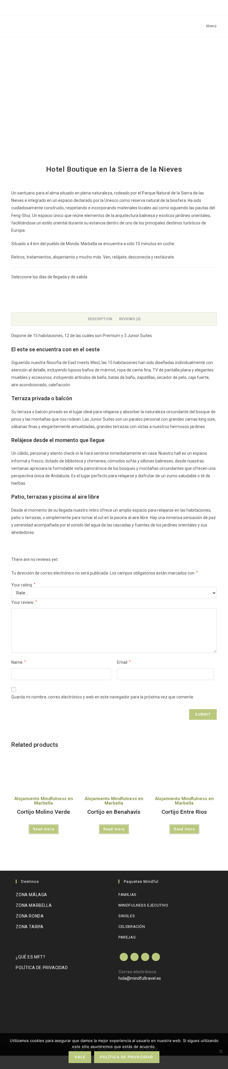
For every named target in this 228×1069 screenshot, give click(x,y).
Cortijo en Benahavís (113, 811)
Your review (24, 602)
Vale (80, 1057)
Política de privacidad (42, 967)
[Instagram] (145, 956)
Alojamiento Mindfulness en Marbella (43, 801)
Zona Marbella (34, 905)
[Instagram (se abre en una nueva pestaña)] (114, 6)
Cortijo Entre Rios (184, 811)
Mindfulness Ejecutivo (143, 905)
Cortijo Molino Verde (43, 811)
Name (18, 662)
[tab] (100, 319)
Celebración (131, 926)
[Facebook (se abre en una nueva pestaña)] (102, 6)
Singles (126, 916)
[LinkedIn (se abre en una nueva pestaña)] (126, 6)
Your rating (23, 585)
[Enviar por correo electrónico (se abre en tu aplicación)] (137, 6)
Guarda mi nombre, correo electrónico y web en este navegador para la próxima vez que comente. (102, 697)
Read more (44, 829)
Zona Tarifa (30, 926)
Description (100, 319)
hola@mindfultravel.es (139, 978)
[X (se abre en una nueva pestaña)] (91, 6)
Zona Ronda (30, 916)
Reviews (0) (129, 319)
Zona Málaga (31, 894)
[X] (123, 956)
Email (124, 662)
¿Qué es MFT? (30, 957)
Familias (127, 894)
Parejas (127, 937)
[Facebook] (134, 956)
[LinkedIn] (155, 956)
